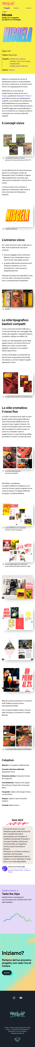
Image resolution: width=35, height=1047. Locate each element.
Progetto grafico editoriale (19, 66)
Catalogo (13, 61)
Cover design (25, 61)
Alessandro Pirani (23, 96)
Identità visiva (14, 59)
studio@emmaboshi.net (17, 1033)
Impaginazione (15, 64)
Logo (18, 61)
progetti (4, 12)
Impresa (11, 70)
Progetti (7, 8)
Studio (16, 8)
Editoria (22, 59)
